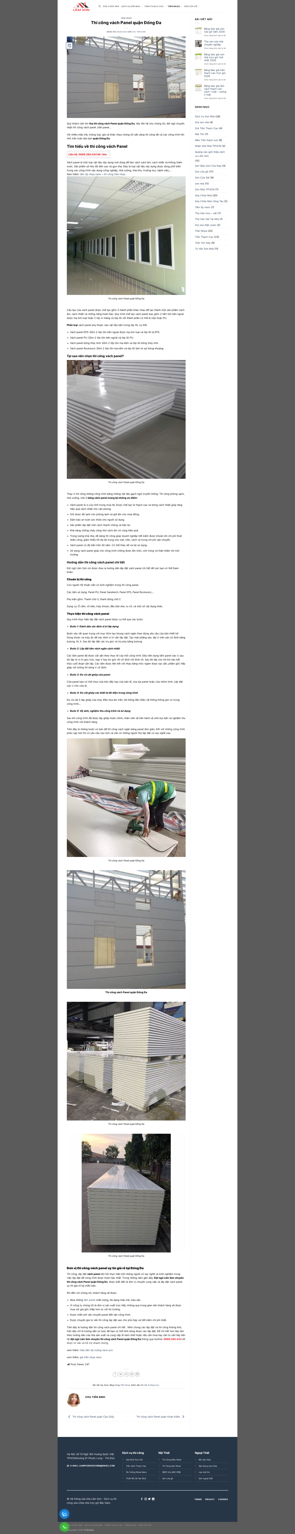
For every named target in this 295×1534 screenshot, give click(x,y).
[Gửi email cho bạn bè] (126, 1374)
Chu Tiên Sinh (139, 32)
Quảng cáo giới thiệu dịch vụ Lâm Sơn (210, 153)
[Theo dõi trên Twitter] (149, 1499)
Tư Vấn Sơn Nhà (204, 248)
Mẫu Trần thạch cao (206, 140)
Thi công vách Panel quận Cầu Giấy (93, 1416)
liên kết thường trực (150, 1385)
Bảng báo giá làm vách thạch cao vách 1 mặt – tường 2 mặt (215, 90)
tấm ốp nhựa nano (90, 174)
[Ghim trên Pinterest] (131, 1374)
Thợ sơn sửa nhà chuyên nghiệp (213, 43)
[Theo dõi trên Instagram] (145, 1499)
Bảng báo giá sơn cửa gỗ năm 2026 (214, 30)
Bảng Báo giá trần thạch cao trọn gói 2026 (215, 73)
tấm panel (89, 1299)
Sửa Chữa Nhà (111, 6)
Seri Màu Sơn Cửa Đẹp (208, 165)
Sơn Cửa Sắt (202, 177)
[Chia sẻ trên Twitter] (120, 1374)
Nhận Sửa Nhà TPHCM (208, 145)
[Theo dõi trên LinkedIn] (153, 1499)
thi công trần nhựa (114, 174)
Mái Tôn (199, 134)
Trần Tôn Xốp (202, 242)
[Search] (99, 6)
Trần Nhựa (174, 6)
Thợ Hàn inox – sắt (206, 213)
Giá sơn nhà (202, 122)
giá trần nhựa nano (91, 1357)
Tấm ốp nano (202, 207)
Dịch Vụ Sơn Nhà (130, 6)
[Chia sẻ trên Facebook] (115, 1374)
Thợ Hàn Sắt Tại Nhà (207, 219)
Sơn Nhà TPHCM (204, 189)
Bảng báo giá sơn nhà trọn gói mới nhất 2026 (214, 57)
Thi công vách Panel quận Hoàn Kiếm (158, 1416)
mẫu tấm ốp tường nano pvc (96, 1350)
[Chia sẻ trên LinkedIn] (137, 1374)
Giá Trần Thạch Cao (206, 128)
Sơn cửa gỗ (190, 6)
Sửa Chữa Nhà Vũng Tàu (209, 201)
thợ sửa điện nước (205, 225)
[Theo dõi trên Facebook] (142, 1499)
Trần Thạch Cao (153, 6)
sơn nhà (199, 183)
